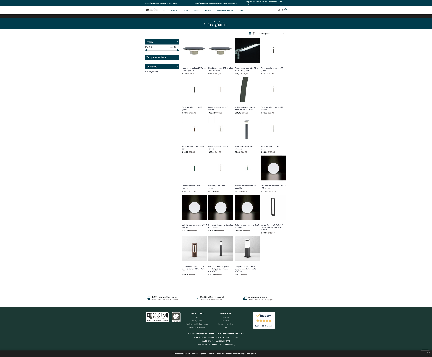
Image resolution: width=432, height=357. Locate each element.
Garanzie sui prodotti (225, 324)
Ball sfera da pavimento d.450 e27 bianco (220, 226)
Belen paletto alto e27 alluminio (244, 147)
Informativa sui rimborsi (197, 327)
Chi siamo (225, 321)
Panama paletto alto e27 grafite (192, 108)
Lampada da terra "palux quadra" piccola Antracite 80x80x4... (245, 268)
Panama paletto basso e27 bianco (272, 108)
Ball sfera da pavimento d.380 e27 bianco (194, 226)
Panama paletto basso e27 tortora (219, 147)
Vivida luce (238, 104)
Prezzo (149, 41)
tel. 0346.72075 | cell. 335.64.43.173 (216, 341)
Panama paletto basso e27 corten (193, 147)
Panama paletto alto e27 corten (218, 108)
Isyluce (184, 263)
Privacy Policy (197, 321)
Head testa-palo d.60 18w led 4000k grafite (194, 69)
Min (148, 47)
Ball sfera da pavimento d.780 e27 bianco (247, 226)
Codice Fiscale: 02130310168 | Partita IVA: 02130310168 (216, 337)
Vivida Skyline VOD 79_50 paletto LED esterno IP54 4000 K (272, 227)
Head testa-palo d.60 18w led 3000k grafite (220, 69)
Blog (225, 327)
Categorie (151, 66)
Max (174, 47)
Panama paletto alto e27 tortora (218, 187)
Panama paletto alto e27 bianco (271, 147)
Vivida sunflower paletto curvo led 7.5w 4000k (245, 108)
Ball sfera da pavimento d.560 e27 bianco (273, 187)
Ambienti (225, 317)
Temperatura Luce (156, 57)
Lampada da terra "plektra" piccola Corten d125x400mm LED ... (194, 268)
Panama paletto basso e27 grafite (272, 69)
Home (210, 22)
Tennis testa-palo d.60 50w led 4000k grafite (246, 69)
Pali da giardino (151, 72)
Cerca (197, 317)
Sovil (183, 65)
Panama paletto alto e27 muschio (192, 187)
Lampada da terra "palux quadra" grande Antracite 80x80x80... (218, 268)
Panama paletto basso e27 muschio (246, 187)
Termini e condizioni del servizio (197, 324)
